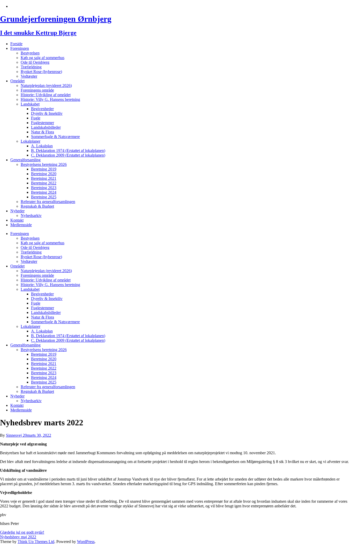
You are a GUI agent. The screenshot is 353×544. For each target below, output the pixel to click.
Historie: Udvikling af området (46, 95)
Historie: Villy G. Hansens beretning (50, 99)
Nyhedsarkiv (31, 215)
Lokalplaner (30, 141)
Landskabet (30, 104)
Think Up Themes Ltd (36, 541)
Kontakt (17, 220)
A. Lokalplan (42, 146)
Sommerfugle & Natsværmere (55, 136)
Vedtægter (29, 76)
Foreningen (19, 48)
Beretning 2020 (43, 174)
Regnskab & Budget (37, 206)
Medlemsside (21, 225)
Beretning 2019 (43, 169)
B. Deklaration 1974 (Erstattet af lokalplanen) (68, 150)
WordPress (86, 541)
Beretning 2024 (43, 192)
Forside (16, 44)
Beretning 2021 (43, 178)
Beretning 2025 (43, 197)
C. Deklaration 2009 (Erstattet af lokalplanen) (68, 155)
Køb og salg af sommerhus (42, 57)
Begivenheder (42, 109)
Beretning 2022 (43, 183)
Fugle (35, 118)
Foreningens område (37, 90)
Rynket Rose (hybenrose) (41, 71)
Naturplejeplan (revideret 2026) (46, 85)
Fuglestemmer (42, 122)
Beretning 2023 (43, 187)
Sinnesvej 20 (16, 435)
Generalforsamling (25, 160)
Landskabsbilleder (46, 127)
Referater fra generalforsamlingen (48, 201)
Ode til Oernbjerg (35, 62)
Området (17, 81)
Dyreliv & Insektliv (47, 113)
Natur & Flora (42, 132)
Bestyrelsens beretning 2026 (44, 164)
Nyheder (17, 211)
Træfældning (31, 67)
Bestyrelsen (30, 53)
